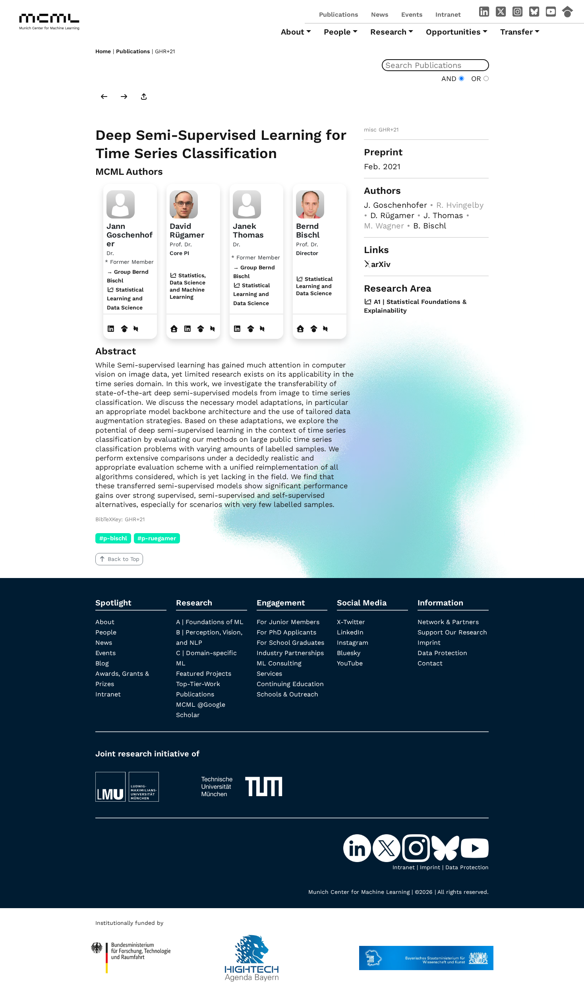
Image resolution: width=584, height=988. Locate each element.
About (104, 622)
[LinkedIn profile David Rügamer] (187, 329)
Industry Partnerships (290, 653)
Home (103, 51)
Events (412, 14)
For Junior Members (288, 622)
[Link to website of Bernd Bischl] (300, 329)
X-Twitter (351, 622)
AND (450, 78)
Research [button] (388, 32)
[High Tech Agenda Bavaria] (251, 954)
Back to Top (123, 559)
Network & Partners (448, 622)
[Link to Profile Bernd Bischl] (310, 203)
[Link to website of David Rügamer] (174, 329)
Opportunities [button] (453, 32)
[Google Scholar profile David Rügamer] (200, 329)
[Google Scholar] (567, 13)
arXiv (381, 264)
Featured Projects (203, 673)
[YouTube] (550, 13)
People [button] (337, 32)
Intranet (448, 14)
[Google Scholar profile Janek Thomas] (250, 329)
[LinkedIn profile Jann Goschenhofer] (111, 329)
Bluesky (348, 653)
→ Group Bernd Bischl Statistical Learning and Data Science (128, 290)
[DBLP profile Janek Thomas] (262, 329)
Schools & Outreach (287, 694)
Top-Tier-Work (198, 684)
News (380, 14)
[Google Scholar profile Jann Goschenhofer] (124, 329)
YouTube (350, 663)
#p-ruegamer (156, 538)
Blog (102, 663)
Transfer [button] (516, 32)
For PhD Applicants (286, 632)
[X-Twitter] (500, 13)
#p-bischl (113, 538)
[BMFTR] (131, 954)
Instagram (352, 642)
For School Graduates (290, 642)
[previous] (104, 97)
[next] (124, 97)
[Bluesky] (534, 13)
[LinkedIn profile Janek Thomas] (237, 329)
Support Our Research (452, 632)
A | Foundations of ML (210, 622)
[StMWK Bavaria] (426, 954)
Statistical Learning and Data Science (314, 286)
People (105, 632)
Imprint (429, 642)
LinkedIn (350, 632)
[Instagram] (517, 13)
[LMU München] (141, 783)
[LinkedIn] (484, 13)
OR (474, 78)
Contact (430, 663)
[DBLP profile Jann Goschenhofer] (136, 329)
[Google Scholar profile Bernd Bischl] (314, 329)
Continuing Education (290, 684)
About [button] (292, 32)
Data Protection (442, 653)
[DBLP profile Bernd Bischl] (325, 329)
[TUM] (242, 783)
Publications (338, 14)
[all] (144, 97)
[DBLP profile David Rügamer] (212, 329)
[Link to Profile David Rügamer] (184, 203)
